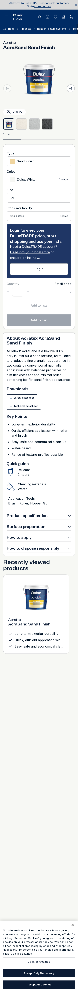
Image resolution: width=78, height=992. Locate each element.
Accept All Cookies (39, 984)
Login (39, 269)
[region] (39, 956)
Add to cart (39, 320)
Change (63, 179)
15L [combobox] (12, 198)
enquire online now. (25, 258)
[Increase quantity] (28, 292)
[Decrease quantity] (8, 292)
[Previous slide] (7, 88)
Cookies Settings (39, 961)
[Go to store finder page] (55, 17)
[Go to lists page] (47, 17)
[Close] (72, 925)
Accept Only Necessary (39, 973)
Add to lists (39, 305)
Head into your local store (30, 252)
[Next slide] (71, 88)
